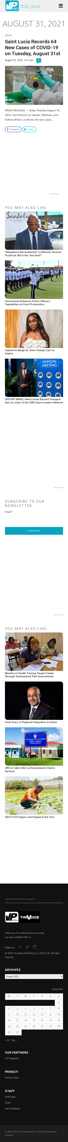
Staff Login (10, 1097)
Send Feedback (12, 1109)
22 (58, 1020)
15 (58, 1014)
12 (34, 1014)
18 (25, 1020)
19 (34, 1020)
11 (25, 1014)
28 (50, 1026)
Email (9, 512)
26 (34, 1026)
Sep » (14, 1040)
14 (50, 1014)
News (8, 36)
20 (42, 1020)
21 (50, 1020)
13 (42, 1014)
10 (17, 1014)
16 (9, 1020)
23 (9, 1026)
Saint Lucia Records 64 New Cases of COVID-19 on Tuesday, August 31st (32, 47)
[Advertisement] (34, 170)
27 (42, 1026)
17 (17, 1020)
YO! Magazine (12, 1058)
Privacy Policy (12, 1078)
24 (17, 1026)
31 (17, 1032)
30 (9, 1032)
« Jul (7, 1040)
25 (25, 1026)
